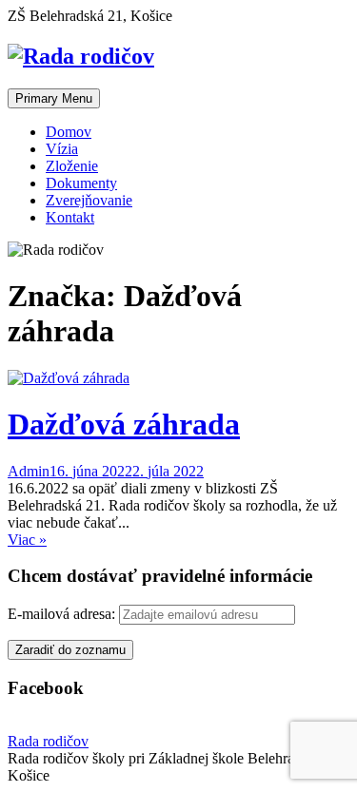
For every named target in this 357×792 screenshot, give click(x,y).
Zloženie (72, 166)
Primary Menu (53, 98)
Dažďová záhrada (124, 424)
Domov (68, 132)
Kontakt (70, 217)
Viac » (27, 539)
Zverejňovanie (89, 200)
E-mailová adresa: (63, 614)
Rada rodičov (48, 741)
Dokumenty (81, 183)
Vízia (62, 149)
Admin (29, 471)
